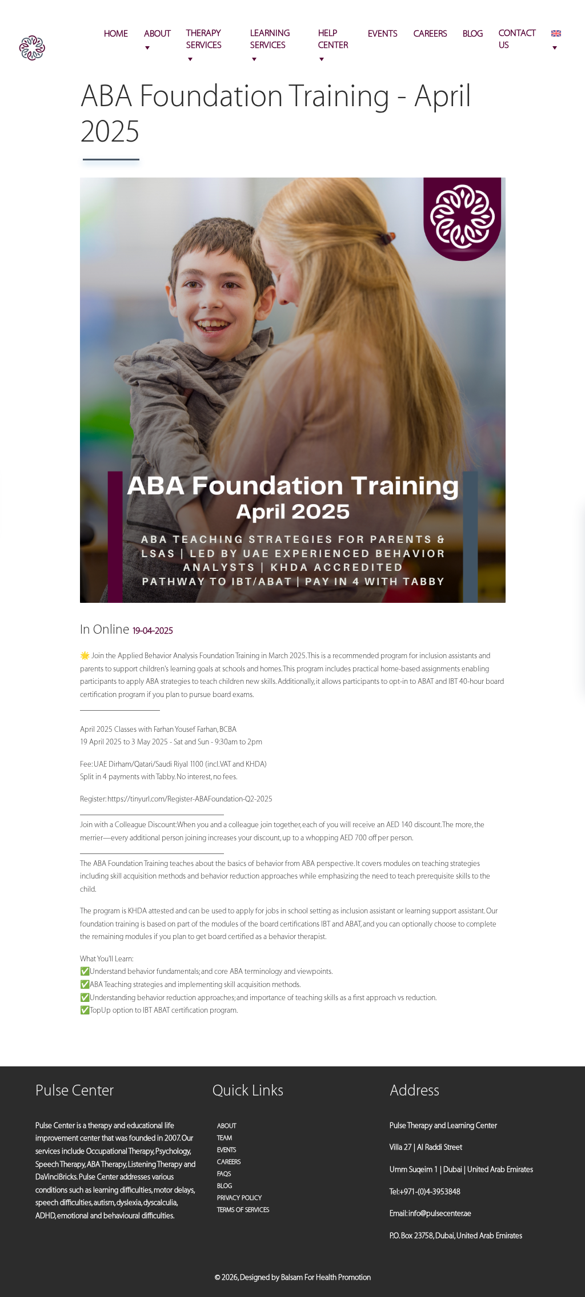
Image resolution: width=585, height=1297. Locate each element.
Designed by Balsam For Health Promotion (305, 1277)
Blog (224, 1186)
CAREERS (229, 1162)
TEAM (224, 1138)
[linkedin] (54, 14)
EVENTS (226, 1150)
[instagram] (38, 14)
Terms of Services (243, 1210)
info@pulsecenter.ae (449, 14)
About (226, 1126)
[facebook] (25, 14)
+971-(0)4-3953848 (531, 14)
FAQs (224, 1174)
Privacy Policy (239, 1198)
